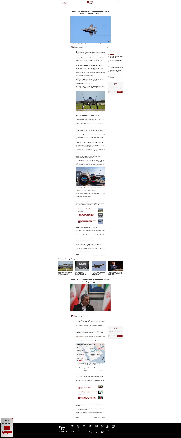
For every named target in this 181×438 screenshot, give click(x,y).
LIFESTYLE (96, 425)
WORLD (84, 425)
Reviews (102, 432)
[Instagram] (61, 431)
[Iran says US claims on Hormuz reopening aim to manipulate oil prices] (100, 392)
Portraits (102, 431)
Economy (90, 426)
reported (92, 134)
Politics (72, 426)
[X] (59, 431)
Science (96, 432)
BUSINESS (90, 425)
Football (107, 426)
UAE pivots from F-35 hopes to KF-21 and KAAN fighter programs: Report (87, 221)
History (102, 426)
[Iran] (100, 397)
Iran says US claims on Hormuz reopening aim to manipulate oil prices (87, 392)
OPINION (113, 425)
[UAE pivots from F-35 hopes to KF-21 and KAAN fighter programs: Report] (100, 221)
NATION (72, 425)
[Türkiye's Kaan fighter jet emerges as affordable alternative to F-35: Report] (82, 266)
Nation (75, 275)
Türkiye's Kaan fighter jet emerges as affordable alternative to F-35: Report (86, 215)
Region (79, 222)
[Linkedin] (66, 431)
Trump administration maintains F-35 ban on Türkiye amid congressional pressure (87, 209)
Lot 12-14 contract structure (85, 163)
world (64, 3)
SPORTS (107, 425)
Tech (89, 431)
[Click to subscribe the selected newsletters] (120, 92)
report (89, 55)
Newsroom (73, 46)
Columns (113, 426)
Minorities (72, 431)
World (79, 211)
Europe (78, 426)
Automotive (90, 432)
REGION (78, 425)
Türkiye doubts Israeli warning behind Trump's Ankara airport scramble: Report (115, 273)
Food (95, 431)
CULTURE (102, 425)
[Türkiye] (100, 215)
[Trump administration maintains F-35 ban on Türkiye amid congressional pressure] (100, 210)
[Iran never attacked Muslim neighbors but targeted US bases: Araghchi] (100, 386)
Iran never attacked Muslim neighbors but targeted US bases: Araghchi (87, 386)
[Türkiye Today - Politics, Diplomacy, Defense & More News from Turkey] (90, 2)
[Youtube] (63, 431)
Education (96, 426)
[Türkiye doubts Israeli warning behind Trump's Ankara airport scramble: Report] (115, 266)
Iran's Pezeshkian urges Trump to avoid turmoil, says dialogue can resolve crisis (87, 398)
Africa (83, 426)
